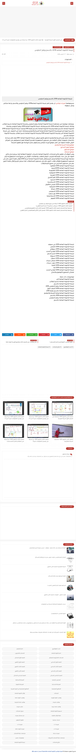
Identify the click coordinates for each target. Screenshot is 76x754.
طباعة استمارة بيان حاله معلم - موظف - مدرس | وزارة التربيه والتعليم (48, 548)
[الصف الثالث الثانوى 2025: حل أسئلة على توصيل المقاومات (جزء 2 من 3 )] (13, 408)
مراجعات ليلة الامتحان (19, 733)
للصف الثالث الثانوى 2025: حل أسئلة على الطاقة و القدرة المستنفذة (14, 440)
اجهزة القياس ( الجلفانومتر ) (58, 613)
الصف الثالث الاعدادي (56, 666)
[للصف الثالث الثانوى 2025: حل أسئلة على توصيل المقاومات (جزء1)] (37, 431)
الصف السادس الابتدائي (20, 675)
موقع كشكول (69, 150)
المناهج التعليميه (56, 689)
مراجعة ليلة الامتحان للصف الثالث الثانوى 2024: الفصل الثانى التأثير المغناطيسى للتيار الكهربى (46, 210)
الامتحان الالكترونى (19, 653)
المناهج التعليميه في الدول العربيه (20, 689)
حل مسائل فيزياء (19, 715)
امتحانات (56, 693)
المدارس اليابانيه (56, 680)
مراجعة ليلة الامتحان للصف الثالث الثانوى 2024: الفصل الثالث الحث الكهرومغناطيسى (48, 208)
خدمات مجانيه (56, 720)
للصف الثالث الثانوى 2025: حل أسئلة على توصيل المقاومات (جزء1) (38, 440)
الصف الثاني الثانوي (20, 671)
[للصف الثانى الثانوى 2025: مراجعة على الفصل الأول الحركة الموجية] (62, 408)
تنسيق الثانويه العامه (56, 711)
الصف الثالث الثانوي (20, 666)
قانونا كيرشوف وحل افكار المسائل (57, 576)
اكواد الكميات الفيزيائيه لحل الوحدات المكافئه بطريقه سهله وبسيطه (48, 632)
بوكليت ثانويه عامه (20, 698)
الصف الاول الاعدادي (56, 662)
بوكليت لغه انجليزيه (20, 702)
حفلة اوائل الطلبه (56, 715)
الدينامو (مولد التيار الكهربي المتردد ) (56, 585)
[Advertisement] (38, 23)
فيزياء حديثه (56, 733)
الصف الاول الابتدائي (20, 657)
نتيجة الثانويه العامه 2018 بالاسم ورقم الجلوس (58, 62)
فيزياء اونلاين (60, 103)
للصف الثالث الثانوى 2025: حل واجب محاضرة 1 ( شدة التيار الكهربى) (54, 206)
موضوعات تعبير (20, 738)
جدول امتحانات (20, 711)
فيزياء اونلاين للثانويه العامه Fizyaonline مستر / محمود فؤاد (47, 751)
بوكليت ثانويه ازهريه (56, 698)
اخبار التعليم (20, 649)
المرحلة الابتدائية (19, 680)
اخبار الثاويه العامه (56, 653)
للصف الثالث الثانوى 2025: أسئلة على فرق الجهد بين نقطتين (55, 203)
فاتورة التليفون (20, 720)
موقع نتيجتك (69, 152)
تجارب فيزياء (20, 707)
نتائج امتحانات (57, 47)
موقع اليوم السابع (67, 147)
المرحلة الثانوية (20, 684)
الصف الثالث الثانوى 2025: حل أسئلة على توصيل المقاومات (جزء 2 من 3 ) (14, 417)
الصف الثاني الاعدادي (56, 671)
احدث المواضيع (69, 47)
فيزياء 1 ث (56, 724)
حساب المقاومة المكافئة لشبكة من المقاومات (53, 604)
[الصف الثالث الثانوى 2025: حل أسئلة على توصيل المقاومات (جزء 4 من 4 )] (37, 408)
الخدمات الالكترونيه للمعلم (56, 657)
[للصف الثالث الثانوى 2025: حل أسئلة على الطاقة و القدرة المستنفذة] (13, 431)
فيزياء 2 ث (19, 724)
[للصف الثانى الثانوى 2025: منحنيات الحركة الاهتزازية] (62, 431)
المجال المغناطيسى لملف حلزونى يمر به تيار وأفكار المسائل (50, 557)
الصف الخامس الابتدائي (56, 675)
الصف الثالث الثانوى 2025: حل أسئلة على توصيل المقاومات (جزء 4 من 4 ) (30, 40)
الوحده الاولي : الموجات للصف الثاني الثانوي (55, 595)
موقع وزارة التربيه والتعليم (64, 145)
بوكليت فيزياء (56, 702)
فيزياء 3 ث (56, 729)
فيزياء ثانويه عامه (19, 729)
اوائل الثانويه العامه (20, 693)
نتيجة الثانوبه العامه (43, 347)
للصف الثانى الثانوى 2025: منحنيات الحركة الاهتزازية (63, 440)
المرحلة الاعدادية (56, 684)
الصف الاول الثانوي (20, 662)
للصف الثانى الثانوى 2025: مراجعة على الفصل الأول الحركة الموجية (62, 417)
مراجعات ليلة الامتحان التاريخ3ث (56, 738)
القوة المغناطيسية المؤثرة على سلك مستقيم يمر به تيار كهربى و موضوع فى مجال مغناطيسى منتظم (39, 623)
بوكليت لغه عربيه (56, 707)
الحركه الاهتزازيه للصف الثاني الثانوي (56, 566)
